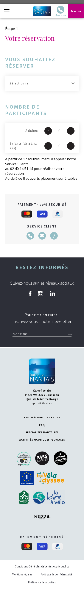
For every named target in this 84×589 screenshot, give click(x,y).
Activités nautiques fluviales (42, 439)
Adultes (31, 130)
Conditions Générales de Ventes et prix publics (42, 566)
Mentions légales (22, 574)
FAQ (42, 425)
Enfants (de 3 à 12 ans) (23, 146)
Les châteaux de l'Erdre (42, 417)
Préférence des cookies (42, 582)
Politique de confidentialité (56, 574)
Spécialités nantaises (42, 432)
